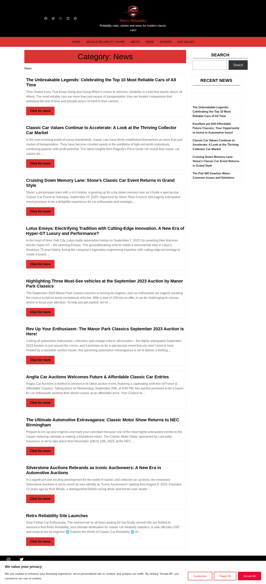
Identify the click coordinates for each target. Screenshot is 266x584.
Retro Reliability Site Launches (57, 515)
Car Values (185, 41)
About (135, 41)
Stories (166, 41)
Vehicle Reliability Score (105, 41)
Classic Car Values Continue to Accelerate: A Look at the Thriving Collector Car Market (216, 145)
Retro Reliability (133, 20)
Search (220, 54)
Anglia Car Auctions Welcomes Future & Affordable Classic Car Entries (97, 376)
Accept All (249, 576)
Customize (200, 576)
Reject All (225, 576)
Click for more (42, 109)
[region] (133, 572)
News (150, 41)
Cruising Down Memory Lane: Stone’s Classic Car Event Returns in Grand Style (216, 161)
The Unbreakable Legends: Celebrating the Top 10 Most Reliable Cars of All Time (212, 112)
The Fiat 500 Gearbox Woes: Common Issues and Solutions (213, 175)
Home (76, 41)
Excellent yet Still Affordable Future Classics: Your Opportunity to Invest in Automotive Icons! (216, 128)
